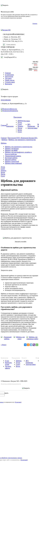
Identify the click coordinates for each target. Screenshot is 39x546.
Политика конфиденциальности (11, 384)
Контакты (8, 84)
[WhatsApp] (37, 345)
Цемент (20, 126)
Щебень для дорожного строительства (22, 140)
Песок (20, 128)
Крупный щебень (11, 158)
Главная (8, 73)
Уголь (20, 122)
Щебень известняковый (13, 163)
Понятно (35, 23)
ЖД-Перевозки (31, 125)
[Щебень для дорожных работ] (32, 339)
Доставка (8, 78)
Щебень (20, 121)
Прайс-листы (9, 80)
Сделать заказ (10, 82)
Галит (20, 124)
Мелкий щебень (10, 160)
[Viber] (34, 345)
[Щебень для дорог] (19, 339)
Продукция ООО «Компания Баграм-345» (23, 138)
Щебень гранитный (12, 161)
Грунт (20, 132)
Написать (13, 109)
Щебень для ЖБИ (11, 150)
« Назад (3, 345)
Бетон (20, 130)
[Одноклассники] (28, 345)
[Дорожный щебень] (7, 339)
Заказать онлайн (20, 241)
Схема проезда (10, 44)
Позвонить (14, 111)
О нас (7, 361)
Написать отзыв (8, 363)
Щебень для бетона (12, 148)
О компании (9, 75)
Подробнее (25, 18)
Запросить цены (6, 270)
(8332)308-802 (6, 100)
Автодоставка (32, 128)
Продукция (9, 76)
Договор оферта (8, 367)
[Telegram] (31, 345)
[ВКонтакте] (25, 345)
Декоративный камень (13, 156)
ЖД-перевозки (29, 361)
